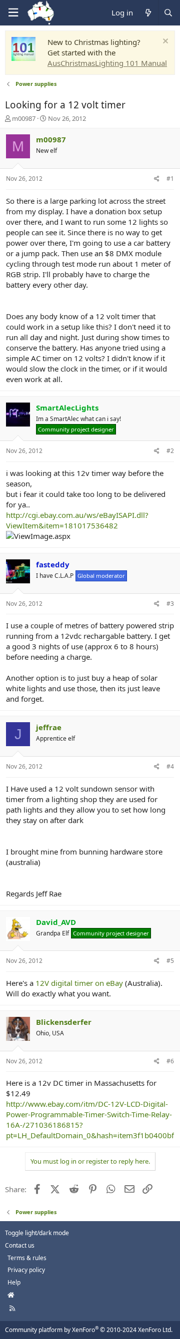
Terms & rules (27, 1258)
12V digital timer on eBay (79, 983)
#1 (170, 178)
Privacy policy (26, 1270)
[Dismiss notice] (164, 42)
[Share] (156, 179)
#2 (170, 450)
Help (14, 1282)
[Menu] (13, 12)
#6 (170, 1061)
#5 (170, 960)
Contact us (19, 1245)
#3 (170, 603)
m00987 (24, 118)
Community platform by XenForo (88, 1330)
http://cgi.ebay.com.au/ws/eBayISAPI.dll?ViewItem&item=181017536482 (77, 520)
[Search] (168, 12)
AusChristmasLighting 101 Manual (107, 63)
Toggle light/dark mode (37, 1233)
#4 (170, 766)
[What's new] (148, 12)
